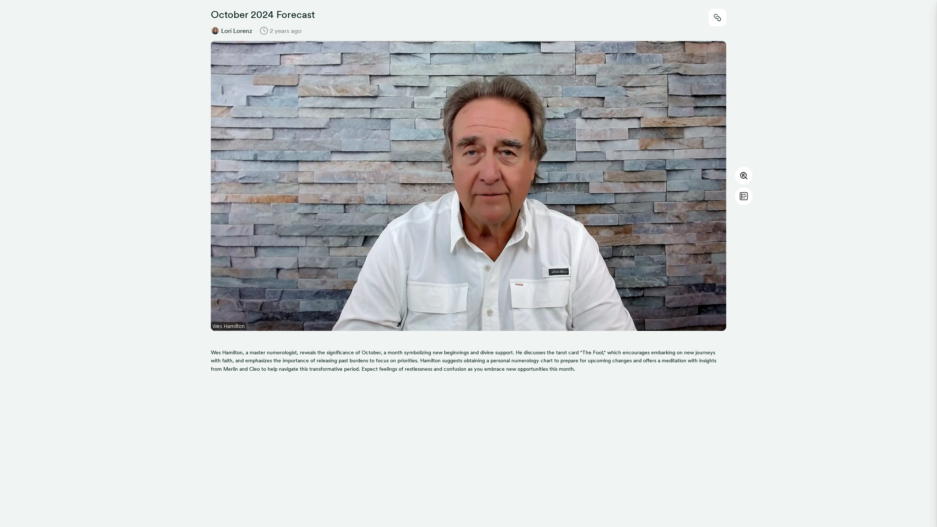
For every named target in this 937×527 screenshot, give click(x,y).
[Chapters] (744, 196)
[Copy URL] (717, 17)
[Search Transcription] (744, 175)
